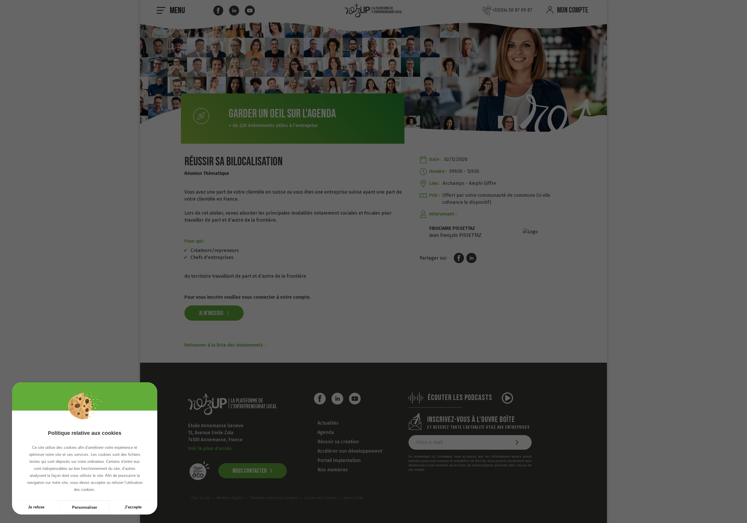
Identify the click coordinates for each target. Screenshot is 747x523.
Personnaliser (84, 507)
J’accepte (133, 507)
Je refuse (36, 507)
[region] (84, 455)
